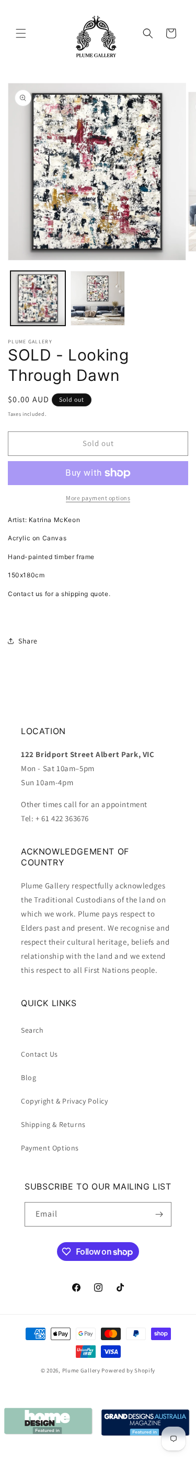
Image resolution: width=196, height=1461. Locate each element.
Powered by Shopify (128, 1370)
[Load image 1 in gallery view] (37, 298)
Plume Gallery (81, 1370)
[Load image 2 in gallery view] (98, 298)
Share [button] (28, 641)
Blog (28, 1077)
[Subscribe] (159, 1214)
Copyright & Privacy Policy (64, 1101)
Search (32, 1030)
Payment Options (50, 1148)
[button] (20, 33)
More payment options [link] (98, 498)
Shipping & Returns (53, 1124)
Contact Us (39, 1054)
